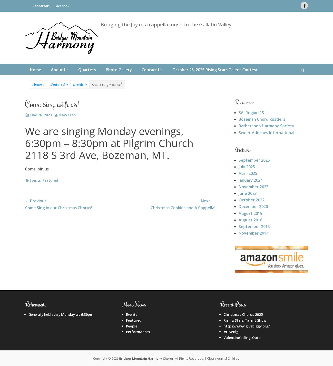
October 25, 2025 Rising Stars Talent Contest (215, 69)
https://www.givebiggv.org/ (247, 326)
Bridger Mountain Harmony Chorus (146, 358)
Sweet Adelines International (266, 132)
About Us (60, 69)
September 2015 (254, 226)
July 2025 (247, 166)
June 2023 (248, 193)
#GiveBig (231, 331)
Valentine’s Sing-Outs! (242, 337)
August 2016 (250, 220)
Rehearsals (40, 6)
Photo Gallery (119, 69)
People (131, 326)
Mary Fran (67, 115)
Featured (59, 84)
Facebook (61, 6)
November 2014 (253, 233)
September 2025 (254, 160)
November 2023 (253, 186)
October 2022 (251, 200)
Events (80, 84)
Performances (138, 331)
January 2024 (251, 180)
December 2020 (253, 206)
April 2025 (248, 173)
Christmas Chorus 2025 (243, 314)
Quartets (87, 69)
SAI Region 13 (251, 112)
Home (35, 69)
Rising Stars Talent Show (245, 320)
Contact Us (152, 69)
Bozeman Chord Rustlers (262, 119)
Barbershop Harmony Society (266, 126)
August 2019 (250, 213)
